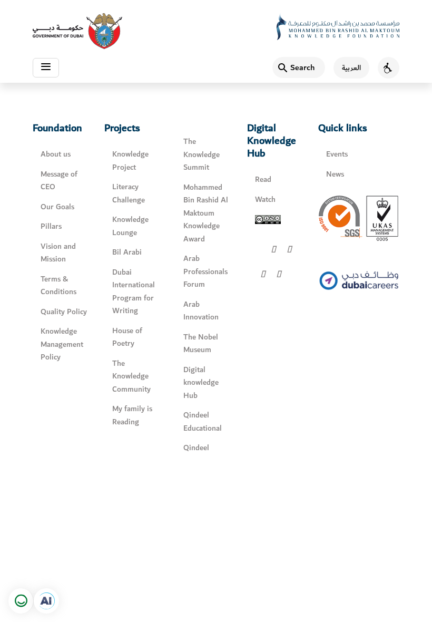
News (335, 174)
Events (337, 154)
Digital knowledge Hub (201, 382)
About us (56, 154)
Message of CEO (59, 181)
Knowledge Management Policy (62, 344)
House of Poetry (127, 337)
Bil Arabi (127, 252)
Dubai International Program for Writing (133, 292)
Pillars (51, 226)
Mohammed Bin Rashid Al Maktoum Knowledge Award (205, 213)
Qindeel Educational (202, 422)
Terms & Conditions (58, 286)
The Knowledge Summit (201, 154)
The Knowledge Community (131, 376)
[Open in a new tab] (46, 601)
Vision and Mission (58, 253)
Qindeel (196, 447)
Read (263, 179)
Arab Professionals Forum (205, 271)
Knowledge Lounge (130, 226)
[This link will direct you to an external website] (77, 31)
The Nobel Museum (200, 344)
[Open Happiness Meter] (21, 601)
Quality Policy (64, 311)
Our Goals (57, 206)
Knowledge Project (130, 161)
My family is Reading (132, 415)
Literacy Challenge (128, 193)
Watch (265, 199)
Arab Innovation (201, 311)
